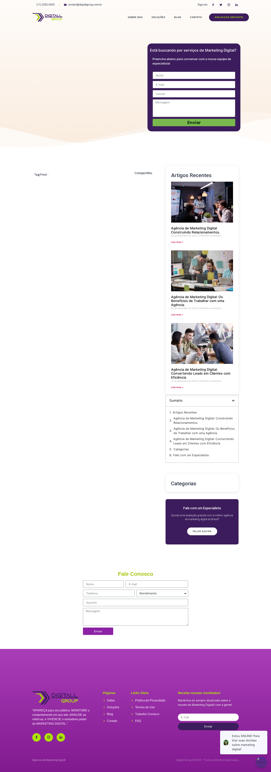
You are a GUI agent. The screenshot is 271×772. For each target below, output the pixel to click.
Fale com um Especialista (191, 455)
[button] (233, 400)
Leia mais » (177, 242)
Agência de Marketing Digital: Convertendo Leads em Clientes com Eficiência (200, 373)
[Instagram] (48, 737)
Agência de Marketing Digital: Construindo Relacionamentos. (195, 230)
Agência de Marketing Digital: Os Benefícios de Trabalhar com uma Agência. (197, 301)
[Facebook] (36, 737)
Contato (196, 17)
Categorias (181, 449)
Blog (177, 17)
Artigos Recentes (185, 412)
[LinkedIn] (61, 737)
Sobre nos (135, 17)
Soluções (158, 17)
